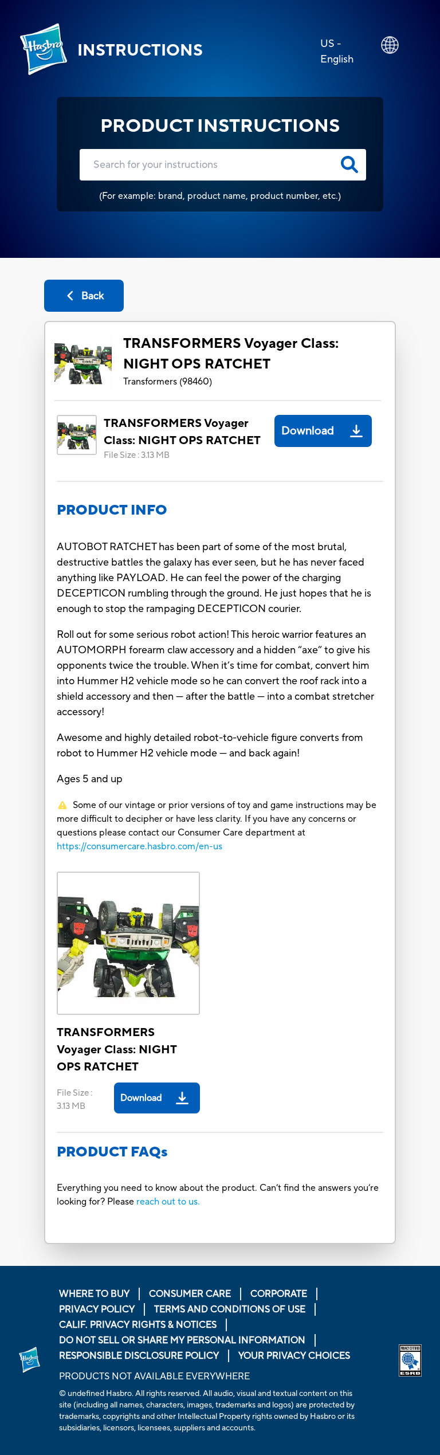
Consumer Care (190, 1294)
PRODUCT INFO (112, 510)
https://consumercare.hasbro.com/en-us (139, 846)
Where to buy (94, 1294)
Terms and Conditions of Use (229, 1309)
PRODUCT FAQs (112, 1152)
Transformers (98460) (167, 381)
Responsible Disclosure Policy (139, 1356)
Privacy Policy (97, 1309)
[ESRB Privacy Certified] (410, 1360)
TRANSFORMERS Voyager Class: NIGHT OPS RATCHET (231, 354)
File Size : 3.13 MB (137, 455)
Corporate (278, 1294)
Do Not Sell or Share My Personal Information (182, 1340)
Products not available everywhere (154, 1376)
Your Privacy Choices (294, 1356)
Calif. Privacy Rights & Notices (138, 1325)
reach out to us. (168, 1201)
